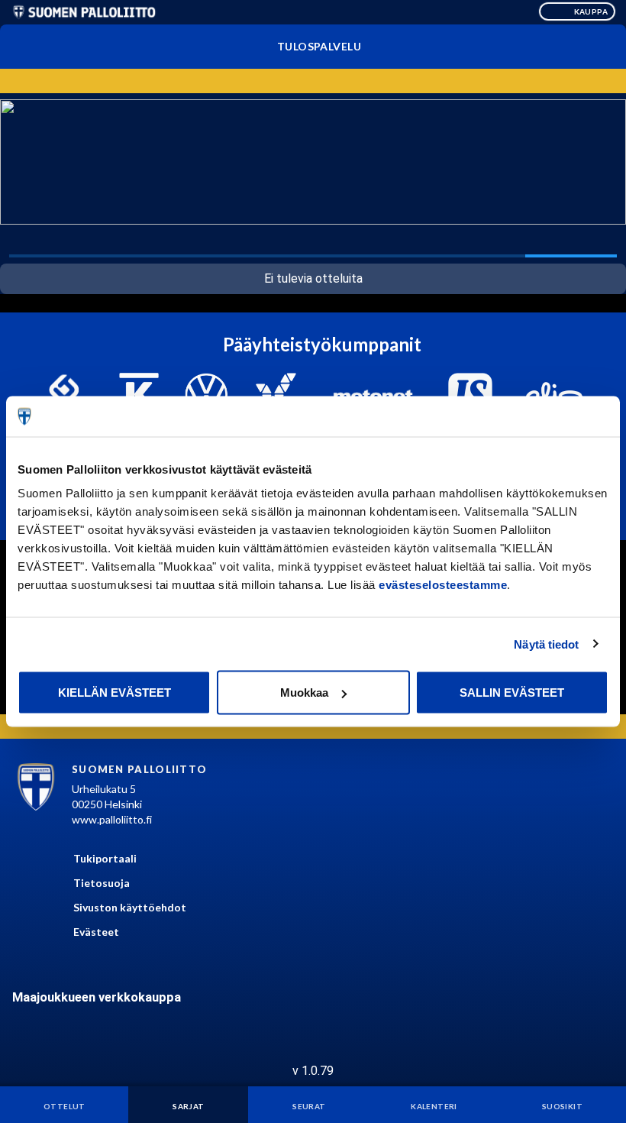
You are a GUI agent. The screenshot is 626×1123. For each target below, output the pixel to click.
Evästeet (96, 931)
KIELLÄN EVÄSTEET (114, 692)
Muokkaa (304, 692)
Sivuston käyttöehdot (129, 907)
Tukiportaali (105, 858)
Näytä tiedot (546, 643)
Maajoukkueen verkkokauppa (96, 997)
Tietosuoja (101, 882)
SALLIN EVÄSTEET (512, 692)
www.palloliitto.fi (112, 819)
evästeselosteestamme (443, 584)
